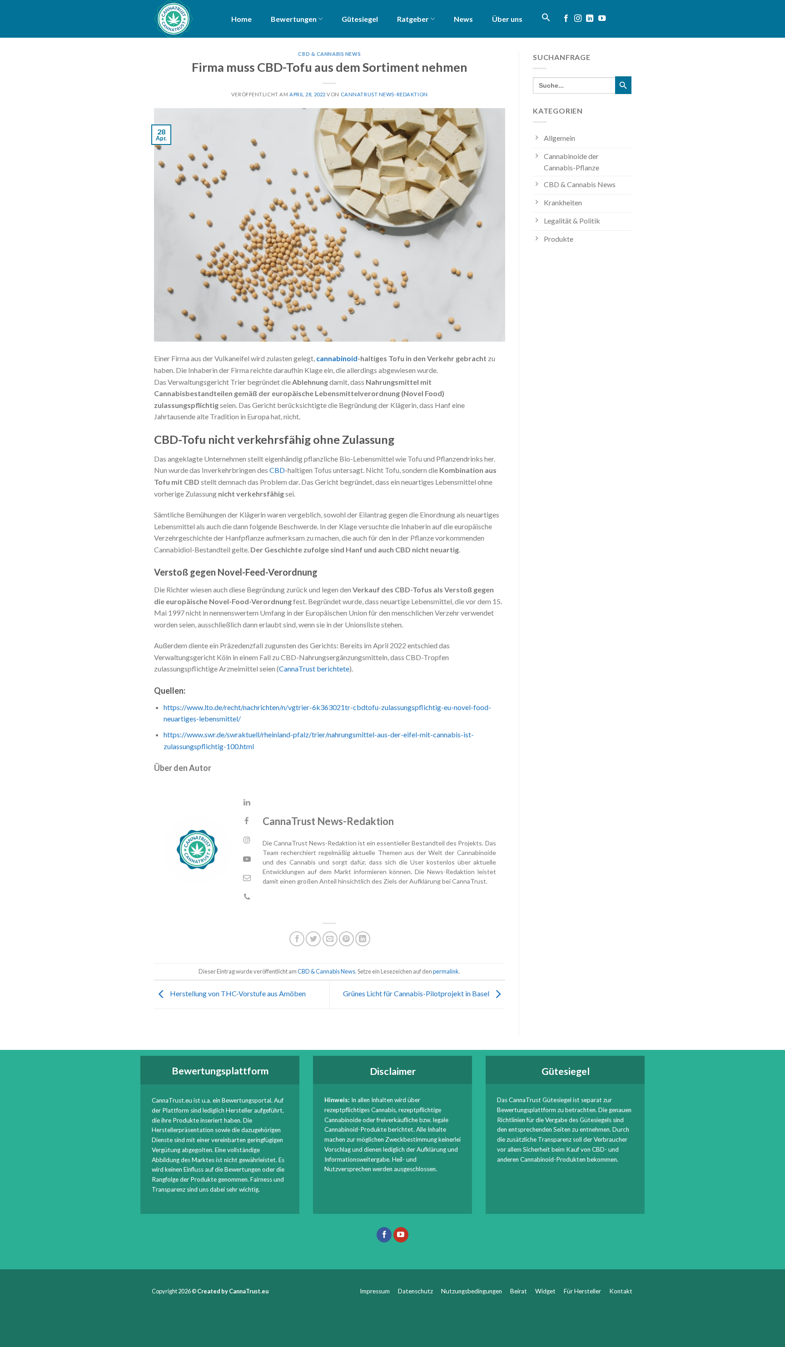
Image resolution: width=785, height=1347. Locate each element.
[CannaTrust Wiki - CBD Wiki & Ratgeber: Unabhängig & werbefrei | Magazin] (181, 19)
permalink (446, 971)
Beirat (518, 1291)
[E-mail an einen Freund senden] (330, 938)
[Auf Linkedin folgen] (589, 19)
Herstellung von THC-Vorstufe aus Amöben (237, 993)
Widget (545, 1291)
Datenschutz (415, 1291)
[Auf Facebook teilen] (296, 938)
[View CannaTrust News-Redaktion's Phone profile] (246, 897)
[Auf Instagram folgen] (577, 19)
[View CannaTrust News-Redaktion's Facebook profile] (246, 821)
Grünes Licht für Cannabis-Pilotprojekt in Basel (417, 993)
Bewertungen (294, 19)
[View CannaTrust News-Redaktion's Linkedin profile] (246, 802)
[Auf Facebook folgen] (566, 19)
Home (241, 19)
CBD (277, 470)
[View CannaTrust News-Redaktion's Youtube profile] (246, 859)
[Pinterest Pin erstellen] (346, 938)
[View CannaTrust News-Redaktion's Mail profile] (246, 878)
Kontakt (621, 1291)
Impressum (375, 1291)
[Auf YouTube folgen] (602, 19)
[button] (546, 17)
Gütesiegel (360, 19)
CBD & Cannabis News (329, 54)
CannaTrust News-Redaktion (384, 94)
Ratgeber (413, 19)
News (463, 19)
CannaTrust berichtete (314, 668)
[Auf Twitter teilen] (313, 938)
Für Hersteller (582, 1291)
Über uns (507, 19)
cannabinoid (337, 358)
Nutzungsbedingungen (471, 1291)
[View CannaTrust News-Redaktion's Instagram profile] (246, 840)
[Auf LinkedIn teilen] (362, 938)
